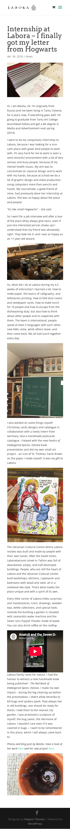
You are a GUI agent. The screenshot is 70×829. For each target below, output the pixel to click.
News (29, 56)
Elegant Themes (34, 819)
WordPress (35, 823)
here (21, 748)
